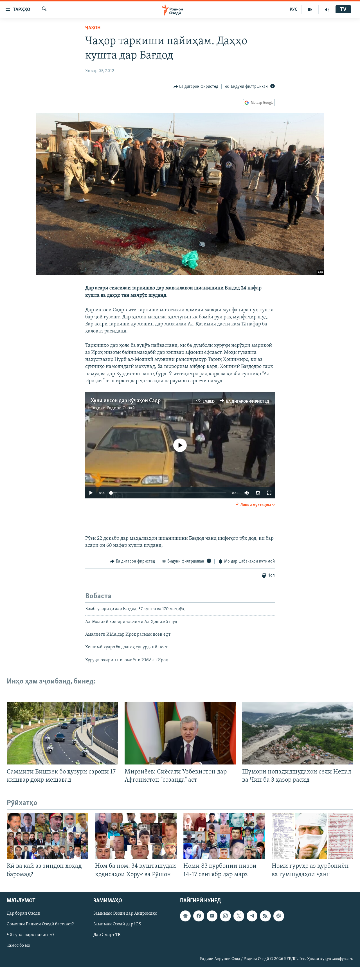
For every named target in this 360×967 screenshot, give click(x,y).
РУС (293, 9)
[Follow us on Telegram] (252, 915)
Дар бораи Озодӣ (23, 913)
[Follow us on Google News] (185, 915)
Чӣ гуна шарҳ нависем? (30, 935)
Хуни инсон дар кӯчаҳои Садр (126, 401)
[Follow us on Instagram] (225, 915)
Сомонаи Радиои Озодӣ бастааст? (40, 924)
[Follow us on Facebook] (198, 915)
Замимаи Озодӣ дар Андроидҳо (125, 913)
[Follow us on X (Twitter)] (238, 915)
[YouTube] (310, 9)
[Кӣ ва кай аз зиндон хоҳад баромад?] (47, 836)
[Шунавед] (327, 9)
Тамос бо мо (18, 945)
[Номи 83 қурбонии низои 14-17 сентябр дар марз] (224, 836)
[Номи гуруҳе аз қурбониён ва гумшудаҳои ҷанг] (312, 836)
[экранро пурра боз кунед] (269, 492)
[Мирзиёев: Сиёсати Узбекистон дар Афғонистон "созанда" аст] (180, 733)
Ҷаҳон (92, 28)
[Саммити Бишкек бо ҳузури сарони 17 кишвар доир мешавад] (62, 733)
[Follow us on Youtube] (212, 915)
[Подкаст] (278, 915)
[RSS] (265, 915)
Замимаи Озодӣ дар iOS (117, 924)
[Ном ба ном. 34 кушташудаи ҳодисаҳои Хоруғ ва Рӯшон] (136, 836)
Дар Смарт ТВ (106, 935)
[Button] (196, 86)
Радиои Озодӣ (121, 408)
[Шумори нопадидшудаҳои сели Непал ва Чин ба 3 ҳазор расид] (297, 733)
